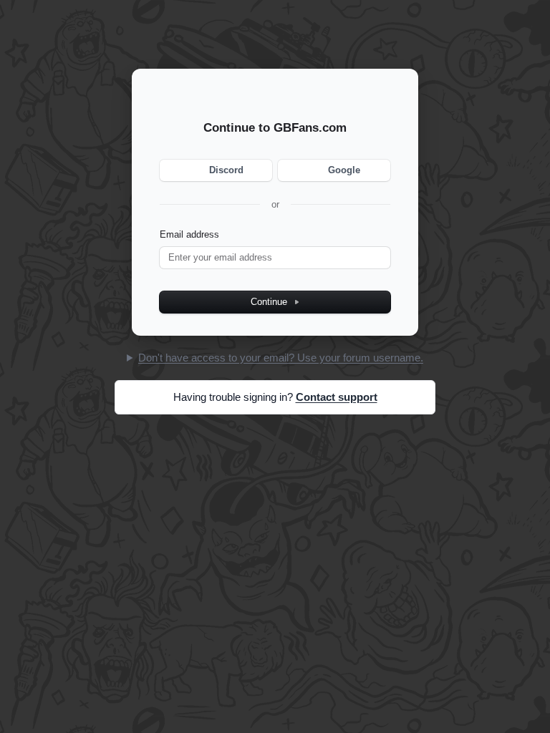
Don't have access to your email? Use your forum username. (280, 357)
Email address (189, 234)
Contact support (336, 397)
